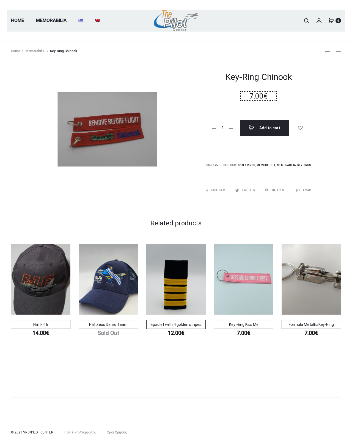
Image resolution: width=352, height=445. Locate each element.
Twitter (248, 190)
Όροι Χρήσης (117, 432)
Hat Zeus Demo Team (108, 324)
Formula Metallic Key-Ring (311, 324)
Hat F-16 (40, 324)
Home (15, 51)
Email (307, 190)
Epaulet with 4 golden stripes (176, 324)
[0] (331, 20)
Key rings (248, 165)
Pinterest (279, 190)
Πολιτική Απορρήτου (80, 432)
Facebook (218, 190)
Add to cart (269, 128)
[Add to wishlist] (300, 128)
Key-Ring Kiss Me (243, 324)
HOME (17, 20)
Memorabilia (51, 20)
